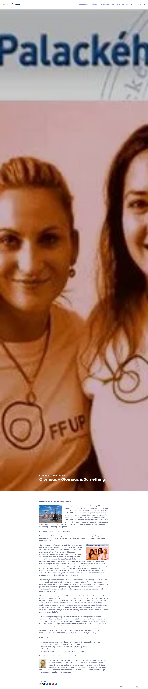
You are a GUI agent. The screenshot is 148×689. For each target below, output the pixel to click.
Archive (42, 475)
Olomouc (48, 475)
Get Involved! (116, 4)
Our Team (125, 4)
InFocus (94, 4)
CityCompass (105, 4)
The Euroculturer (84, 4)
